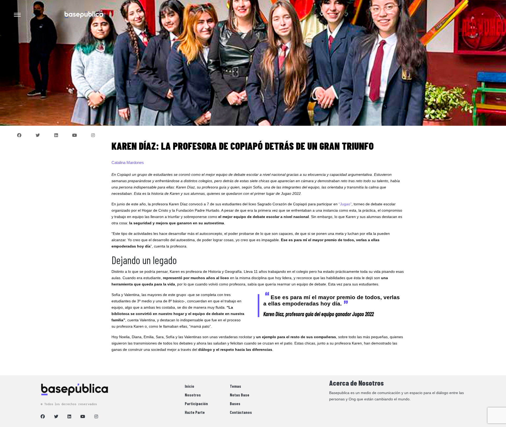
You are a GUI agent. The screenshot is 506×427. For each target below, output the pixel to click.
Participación (196, 403)
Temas (235, 386)
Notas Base (239, 394)
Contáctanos (241, 412)
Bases (235, 403)
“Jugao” (345, 204)
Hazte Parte (195, 412)
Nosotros (193, 394)
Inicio (189, 386)
